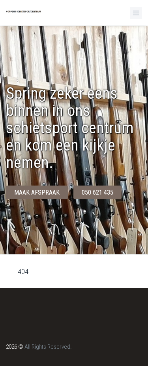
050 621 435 (97, 192)
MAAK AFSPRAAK (37, 192)
